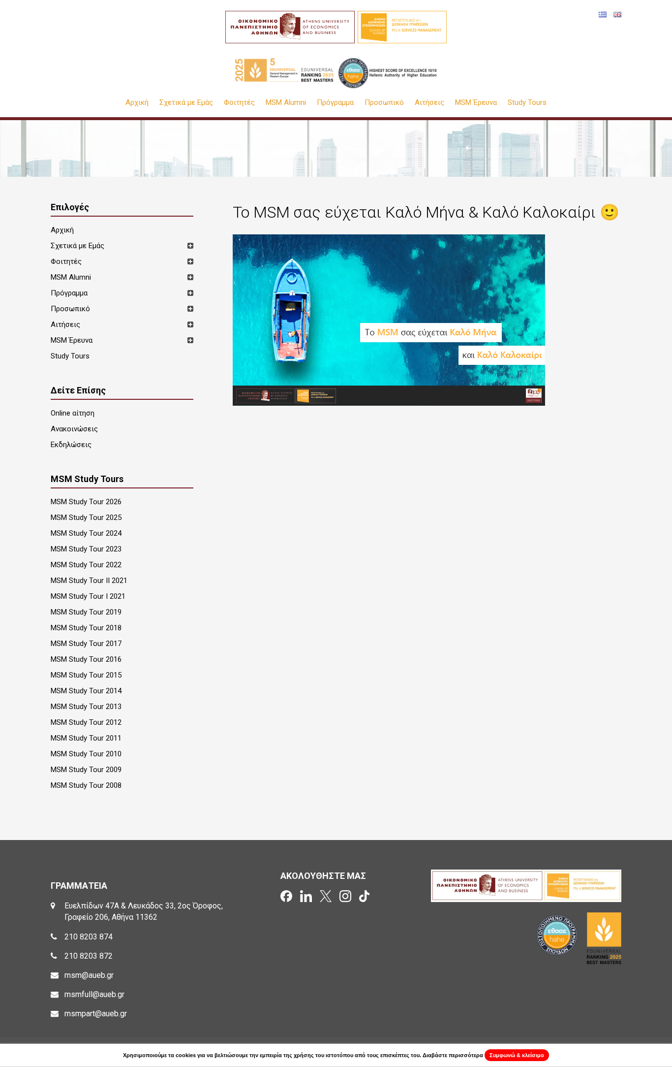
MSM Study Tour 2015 (86, 675)
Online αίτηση (72, 413)
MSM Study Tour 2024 (86, 533)
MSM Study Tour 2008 (86, 785)
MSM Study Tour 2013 (86, 706)
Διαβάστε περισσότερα (453, 1055)
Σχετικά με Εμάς (186, 102)
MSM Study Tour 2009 (86, 769)
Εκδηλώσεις (71, 444)
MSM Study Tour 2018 (86, 627)
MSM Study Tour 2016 (86, 659)
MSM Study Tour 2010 (86, 753)
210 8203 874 (88, 936)
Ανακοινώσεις (74, 428)
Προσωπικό (384, 102)
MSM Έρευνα (476, 102)
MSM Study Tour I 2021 (88, 596)
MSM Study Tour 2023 (86, 549)
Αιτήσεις (429, 102)
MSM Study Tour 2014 (86, 690)
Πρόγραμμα (335, 102)
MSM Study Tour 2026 (86, 501)
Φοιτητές (239, 102)
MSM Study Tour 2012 (86, 722)
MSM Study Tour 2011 (86, 738)
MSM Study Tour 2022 (86, 564)
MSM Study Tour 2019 (86, 612)
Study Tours (527, 102)
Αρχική (137, 102)
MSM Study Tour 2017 (86, 643)
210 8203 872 (88, 956)
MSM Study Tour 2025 (86, 517)
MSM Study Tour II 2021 (89, 580)
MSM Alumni (286, 102)
